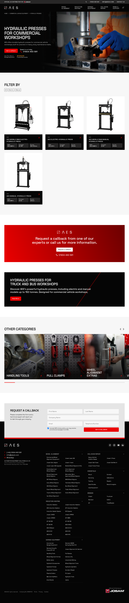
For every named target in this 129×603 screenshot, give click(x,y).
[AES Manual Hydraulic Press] (23, 178)
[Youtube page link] (118, 445)
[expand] (15, 299)
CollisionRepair (104, 7)
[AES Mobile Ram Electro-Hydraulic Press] (23, 123)
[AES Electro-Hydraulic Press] (64, 123)
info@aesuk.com (108, 2)
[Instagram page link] (114, 445)
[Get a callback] (11, 51)
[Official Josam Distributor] (115, 591)
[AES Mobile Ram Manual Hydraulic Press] (106, 123)
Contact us (121, 2)
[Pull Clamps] (64, 356)
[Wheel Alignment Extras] (105, 356)
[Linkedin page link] (122, 445)
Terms (35, 592)
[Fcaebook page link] (110, 445)
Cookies (46, 592)
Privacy (41, 592)
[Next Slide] (123, 329)
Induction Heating (79, 7)
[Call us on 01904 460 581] (29, 51)
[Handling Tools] (24, 356)
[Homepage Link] (11, 8)
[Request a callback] (64, 250)
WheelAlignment (66, 7)
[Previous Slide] (120, 329)
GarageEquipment (92, 7)
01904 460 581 (94, 2)
